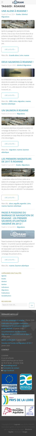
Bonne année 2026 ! (8, 340)
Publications (5, 293)
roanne (26, 55)
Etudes (18, 14)
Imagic (24, 432)
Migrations (5, 17)
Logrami (17, 424)
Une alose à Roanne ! (14, 11)
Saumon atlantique (8, 104)
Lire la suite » (10, 49)
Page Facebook (8, 370)
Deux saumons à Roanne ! (17, 61)
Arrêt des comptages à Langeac (12, 320)
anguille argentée (20, 203)
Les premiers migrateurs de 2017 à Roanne (16, 160)
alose (11, 203)
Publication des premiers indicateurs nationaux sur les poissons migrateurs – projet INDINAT (16, 325)
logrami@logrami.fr (10, 365)
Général (24, 14)
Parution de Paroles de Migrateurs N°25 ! (16, 343)
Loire (21, 55)
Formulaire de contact (11, 368)
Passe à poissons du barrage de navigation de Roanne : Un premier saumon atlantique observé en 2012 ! (17, 218)
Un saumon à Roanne (14, 110)
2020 (10, 101)
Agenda (3, 276)
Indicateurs (5, 287)
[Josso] (18, 2)
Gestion (4, 284)
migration (21, 101)
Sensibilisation (6, 296)
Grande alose (14, 55)
